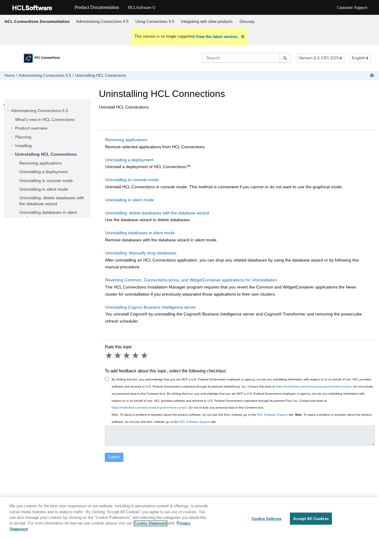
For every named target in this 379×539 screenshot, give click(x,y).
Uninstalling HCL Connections (100, 76)
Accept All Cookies (310, 518)
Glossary (247, 21)
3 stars (127, 355)
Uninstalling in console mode (46, 180)
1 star (109, 355)
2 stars (118, 355)
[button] (8, 111)
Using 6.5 (154, 21)
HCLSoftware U (141, 7)
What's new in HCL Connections (45, 119)
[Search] (285, 58)
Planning (23, 137)
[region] (189, 518)
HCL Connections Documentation (37, 21)
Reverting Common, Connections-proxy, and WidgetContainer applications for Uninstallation (191, 280)
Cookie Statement (150, 523)
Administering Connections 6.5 (102, 21)
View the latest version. (217, 36)
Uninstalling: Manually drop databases (140, 253)
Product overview (31, 128)
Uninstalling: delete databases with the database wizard (157, 213)
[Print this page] (372, 75)
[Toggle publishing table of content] (4, 105)
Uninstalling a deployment (43, 171)
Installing (23, 145)
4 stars (135, 355)
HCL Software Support (272, 414)
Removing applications (40, 163)
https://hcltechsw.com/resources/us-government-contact (313, 386)
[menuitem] (102, 22)
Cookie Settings (266, 518)
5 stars (144, 355)
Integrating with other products (207, 21)
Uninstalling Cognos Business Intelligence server (150, 307)
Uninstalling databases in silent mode (140, 232)
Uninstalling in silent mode (43, 189)
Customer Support (352, 7)
